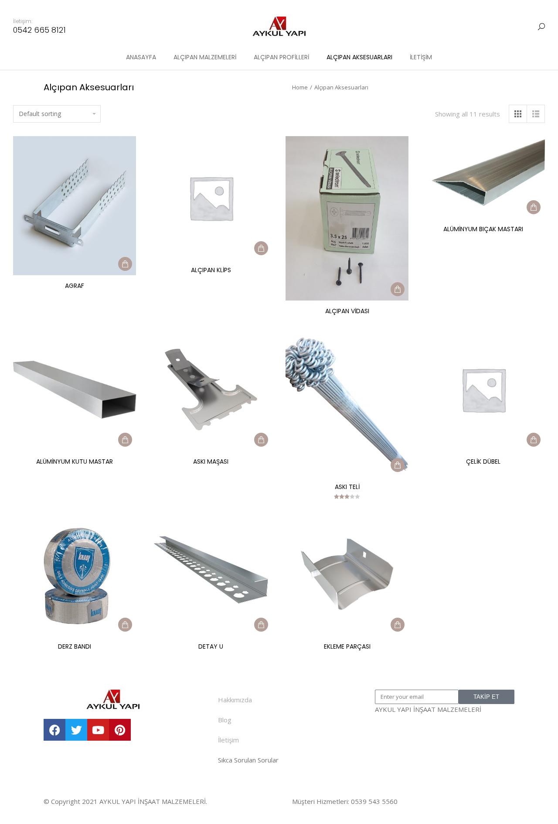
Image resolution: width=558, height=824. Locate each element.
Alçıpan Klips (211, 270)
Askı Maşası (210, 461)
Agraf (74, 285)
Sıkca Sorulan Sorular (248, 760)
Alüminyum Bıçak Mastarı (483, 229)
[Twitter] (76, 730)
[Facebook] (54, 730)
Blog (224, 719)
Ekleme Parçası (347, 646)
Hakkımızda (235, 699)
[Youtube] (98, 730)
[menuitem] (141, 57)
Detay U (210, 646)
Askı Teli (347, 486)
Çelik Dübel (483, 461)
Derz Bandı (74, 646)
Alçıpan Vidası (347, 311)
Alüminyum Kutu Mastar (74, 461)
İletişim (228, 739)
